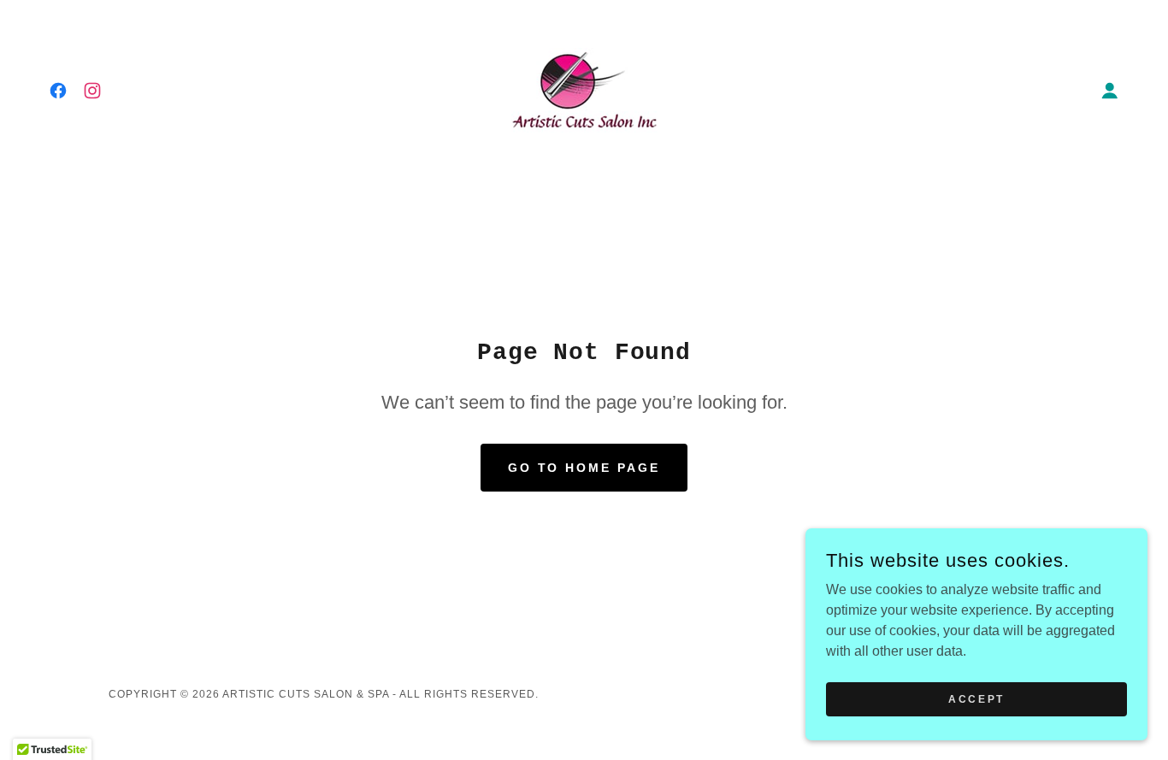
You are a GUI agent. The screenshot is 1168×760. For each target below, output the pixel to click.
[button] (1110, 91)
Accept (976, 698)
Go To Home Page (584, 467)
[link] (58, 91)
